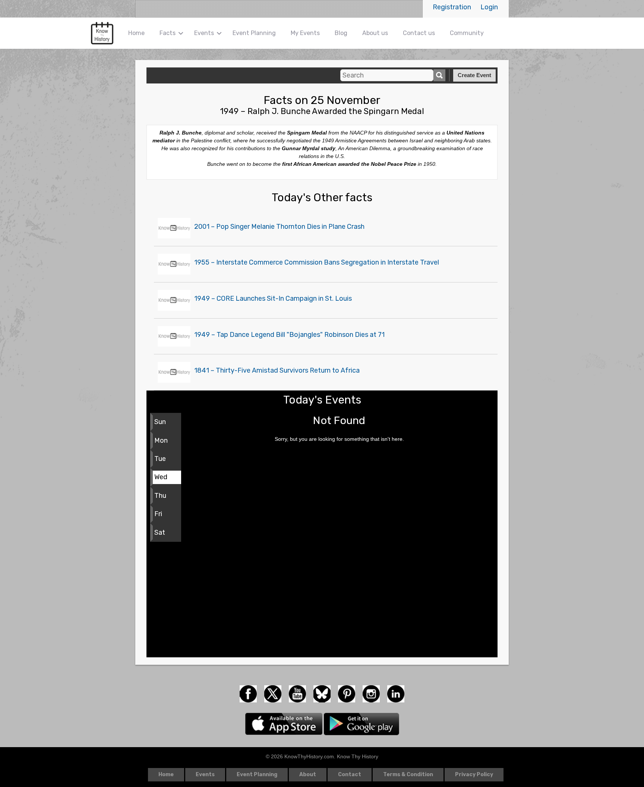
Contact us (419, 33)
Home (136, 33)
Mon (161, 440)
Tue (160, 459)
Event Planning (254, 33)
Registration (452, 7)
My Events (305, 33)
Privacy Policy (474, 774)
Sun (160, 422)
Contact (349, 774)
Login (489, 7)
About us (375, 33)
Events (204, 33)
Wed (160, 477)
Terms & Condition (408, 774)
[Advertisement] (322, 601)
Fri (158, 514)
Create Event (474, 75)
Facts (168, 33)
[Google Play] (361, 723)
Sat (159, 532)
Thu (160, 496)
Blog (341, 33)
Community (467, 33)
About (307, 774)
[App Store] (284, 723)
